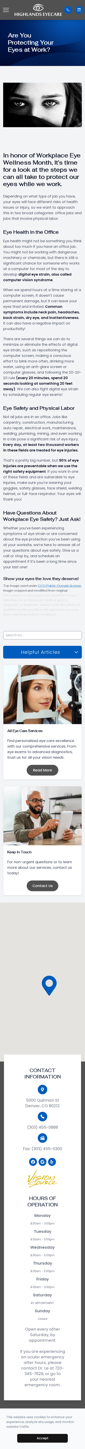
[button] (6, 10)
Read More (42, 770)
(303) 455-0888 (42, 1127)
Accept (42, 1438)
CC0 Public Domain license (59, 586)
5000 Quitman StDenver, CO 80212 (42, 1103)
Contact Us (42, 885)
